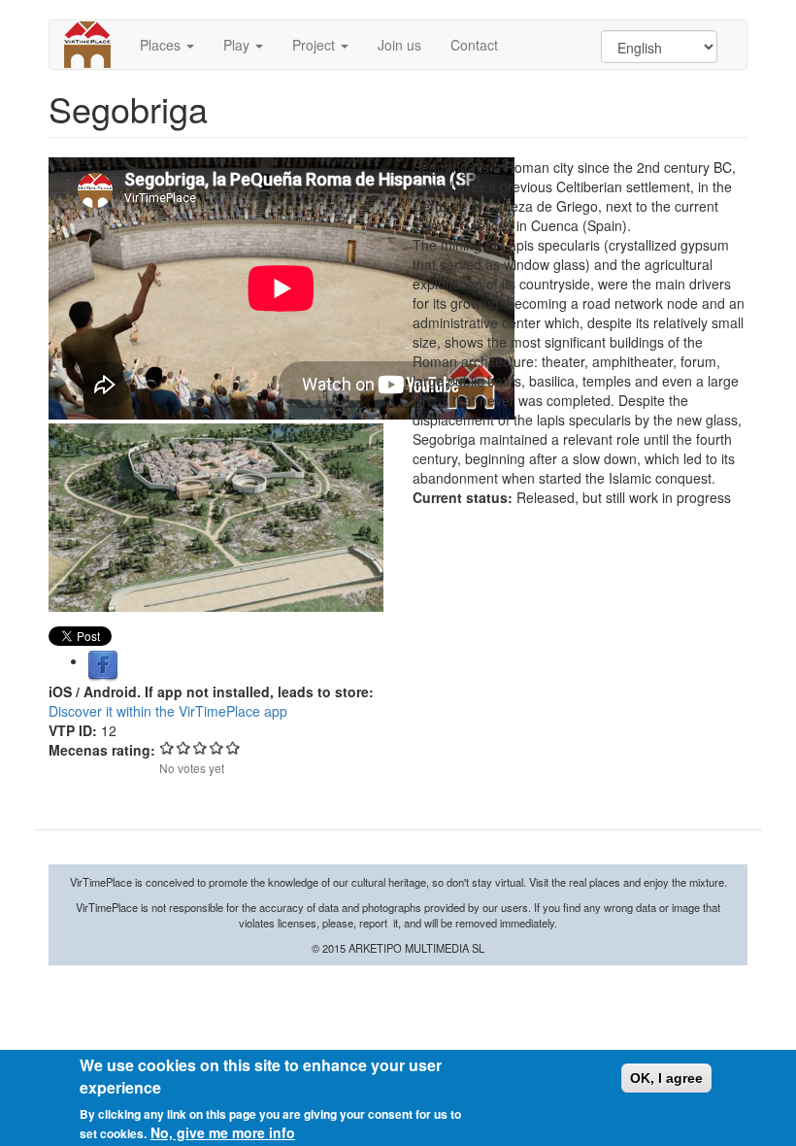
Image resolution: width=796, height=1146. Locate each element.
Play (238, 44)
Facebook (102, 666)
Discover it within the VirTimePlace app (168, 711)
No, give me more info (222, 1132)
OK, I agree (666, 1078)
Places (162, 44)
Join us (399, 44)
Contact (474, 44)
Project (315, 44)
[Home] (94, 44)
